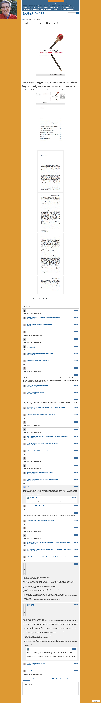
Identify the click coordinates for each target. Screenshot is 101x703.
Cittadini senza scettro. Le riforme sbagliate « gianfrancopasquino (37, 385)
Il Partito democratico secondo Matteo (29, 7)
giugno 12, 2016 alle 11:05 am (31, 543)
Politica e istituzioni (56, 9)
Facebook (76, 15)
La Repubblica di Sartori (54, 7)
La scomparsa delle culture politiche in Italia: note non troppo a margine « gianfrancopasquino (42, 479)
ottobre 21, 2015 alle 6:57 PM (31, 408)
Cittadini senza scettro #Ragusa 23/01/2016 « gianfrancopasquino (37, 450)
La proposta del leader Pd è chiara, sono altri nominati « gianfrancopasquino (39, 367)
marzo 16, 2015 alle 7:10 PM (31, 311)
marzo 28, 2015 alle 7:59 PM (31, 318)
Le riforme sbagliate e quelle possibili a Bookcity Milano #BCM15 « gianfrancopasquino (41, 414)
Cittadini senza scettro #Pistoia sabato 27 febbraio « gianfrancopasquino (39, 465)
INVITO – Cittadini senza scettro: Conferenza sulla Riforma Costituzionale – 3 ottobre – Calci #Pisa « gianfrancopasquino (46, 556)
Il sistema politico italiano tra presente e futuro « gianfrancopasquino (38, 360)
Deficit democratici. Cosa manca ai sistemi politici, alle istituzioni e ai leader (35, 3)
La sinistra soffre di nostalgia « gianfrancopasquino (35, 392)
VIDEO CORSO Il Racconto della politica (67, 9)
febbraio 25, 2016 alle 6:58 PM (31, 466)
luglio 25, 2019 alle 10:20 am (31, 664)
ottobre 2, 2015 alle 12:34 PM (31, 393)
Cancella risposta (26, 680)
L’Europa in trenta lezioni (35, 9)
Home (23, 19)
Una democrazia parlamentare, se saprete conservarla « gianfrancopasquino (39, 670)
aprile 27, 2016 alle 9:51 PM (31, 521)
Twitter (75, 15)
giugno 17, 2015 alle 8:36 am (31, 361)
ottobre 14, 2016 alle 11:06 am (31, 605)
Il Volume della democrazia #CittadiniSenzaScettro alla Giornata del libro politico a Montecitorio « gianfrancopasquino (46, 407)
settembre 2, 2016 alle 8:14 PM (32, 550)
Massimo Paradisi (29, 486)
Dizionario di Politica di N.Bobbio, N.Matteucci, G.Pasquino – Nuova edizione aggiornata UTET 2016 (39, 5)
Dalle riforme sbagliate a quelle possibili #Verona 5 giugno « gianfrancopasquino (40, 353)
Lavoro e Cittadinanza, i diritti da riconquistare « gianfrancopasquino (38, 421)
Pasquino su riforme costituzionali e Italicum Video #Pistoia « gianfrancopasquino (40, 472)
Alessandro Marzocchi (30, 563)
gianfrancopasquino (33, 13)
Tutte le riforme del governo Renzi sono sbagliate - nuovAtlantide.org (34, 399)
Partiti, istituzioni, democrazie (46, 9)
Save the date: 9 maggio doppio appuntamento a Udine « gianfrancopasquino (39, 331)
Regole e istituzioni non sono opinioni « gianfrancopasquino (36, 310)
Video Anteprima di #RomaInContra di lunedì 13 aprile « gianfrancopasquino (39, 324)
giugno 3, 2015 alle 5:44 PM (31, 354)
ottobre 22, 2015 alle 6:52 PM (31, 415)
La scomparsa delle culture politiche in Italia (67, 7)
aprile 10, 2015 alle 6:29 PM (31, 325)
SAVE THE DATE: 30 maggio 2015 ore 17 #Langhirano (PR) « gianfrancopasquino (40, 346)
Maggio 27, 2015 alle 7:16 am (31, 347)
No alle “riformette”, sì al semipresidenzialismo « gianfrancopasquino (38, 527)
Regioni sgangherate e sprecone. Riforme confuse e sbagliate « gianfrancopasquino (40, 520)
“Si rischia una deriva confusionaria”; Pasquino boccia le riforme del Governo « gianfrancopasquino (43, 317)
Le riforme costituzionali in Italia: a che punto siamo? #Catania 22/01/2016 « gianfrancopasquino (42, 443)
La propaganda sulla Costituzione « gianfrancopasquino (36, 663)
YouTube (78, 15)
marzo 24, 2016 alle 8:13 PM (31, 480)
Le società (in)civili (26, 9)
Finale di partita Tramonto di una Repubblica (65, 5)
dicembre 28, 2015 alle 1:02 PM (31, 437)
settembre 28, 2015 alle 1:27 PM (32, 386)
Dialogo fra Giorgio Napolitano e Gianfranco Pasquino (59, 3)
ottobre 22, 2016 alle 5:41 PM (35, 498)
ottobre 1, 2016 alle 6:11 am (31, 557)
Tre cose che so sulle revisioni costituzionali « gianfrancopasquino (38, 505)
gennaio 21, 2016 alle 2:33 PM (31, 444)
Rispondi (75, 317)
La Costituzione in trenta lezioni (43, 7)
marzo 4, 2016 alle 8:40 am (31, 473)
